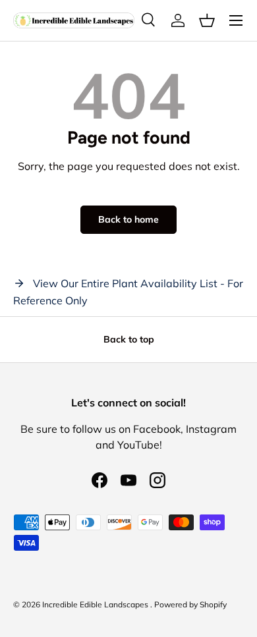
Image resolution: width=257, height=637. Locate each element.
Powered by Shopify (190, 604)
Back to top (128, 339)
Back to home (128, 219)
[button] (206, 20)
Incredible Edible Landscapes (96, 604)
